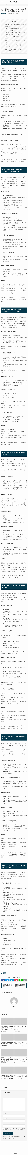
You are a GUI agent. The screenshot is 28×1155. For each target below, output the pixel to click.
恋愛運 (4, 13)
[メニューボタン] (2, 2)
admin (14, 1006)
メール (5, 1118)
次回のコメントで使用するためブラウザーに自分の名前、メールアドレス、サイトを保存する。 (14, 1129)
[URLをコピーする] (25, 980)
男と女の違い (14, 2)
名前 (4, 1113)
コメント (5, 1096)
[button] (3, 980)
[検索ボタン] (26, 2)
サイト (4, 1123)
